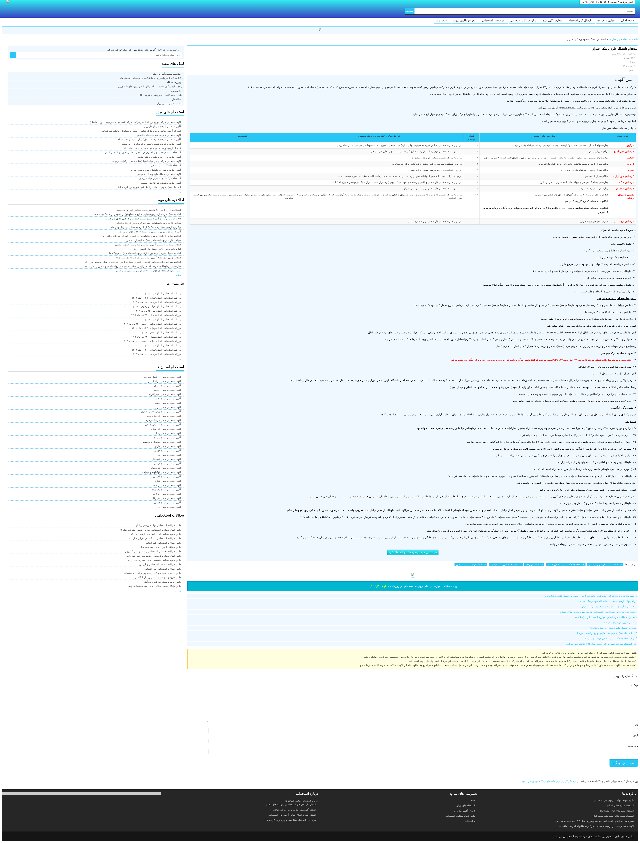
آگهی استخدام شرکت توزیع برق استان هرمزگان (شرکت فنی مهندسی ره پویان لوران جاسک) (135, 122)
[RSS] (9, 837)
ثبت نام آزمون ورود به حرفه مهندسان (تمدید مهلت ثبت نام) (152, 148)
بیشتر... (177, 191)
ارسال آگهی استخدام (580, 20)
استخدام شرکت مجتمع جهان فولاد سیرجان (160, 178)
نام (636, 725)
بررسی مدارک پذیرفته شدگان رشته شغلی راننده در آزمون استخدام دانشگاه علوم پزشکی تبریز (590, 596)
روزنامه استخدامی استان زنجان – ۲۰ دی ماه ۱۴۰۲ (156, 354)
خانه (636, 39)
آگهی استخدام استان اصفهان (167, 390)
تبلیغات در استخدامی (493, 20)
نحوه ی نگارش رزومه (464, 20)
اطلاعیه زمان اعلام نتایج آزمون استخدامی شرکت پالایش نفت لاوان (148, 257)
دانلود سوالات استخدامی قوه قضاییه (163, 543)
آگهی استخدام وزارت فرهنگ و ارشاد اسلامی (159, 157)
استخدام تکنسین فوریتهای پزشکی (605, 564)
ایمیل (635, 735)
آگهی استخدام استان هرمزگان (166, 498)
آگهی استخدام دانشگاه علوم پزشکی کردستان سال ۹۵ (610, 638)
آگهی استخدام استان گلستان (167, 476)
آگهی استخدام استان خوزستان (166, 429)
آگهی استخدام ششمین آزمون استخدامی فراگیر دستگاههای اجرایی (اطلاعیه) (597, 826)
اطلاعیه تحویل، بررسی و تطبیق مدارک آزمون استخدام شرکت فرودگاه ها (145, 253)
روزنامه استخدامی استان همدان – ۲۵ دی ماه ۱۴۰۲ (156, 315)
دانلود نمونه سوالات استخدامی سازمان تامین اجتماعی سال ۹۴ (150, 530)
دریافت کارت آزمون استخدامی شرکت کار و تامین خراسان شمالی (148, 223)
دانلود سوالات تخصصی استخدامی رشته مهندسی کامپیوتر (153, 551)
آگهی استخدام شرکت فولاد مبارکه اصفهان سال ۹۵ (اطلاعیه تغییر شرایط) (601, 644)
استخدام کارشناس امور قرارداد (505, 564)
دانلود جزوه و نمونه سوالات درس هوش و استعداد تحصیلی (152, 573)
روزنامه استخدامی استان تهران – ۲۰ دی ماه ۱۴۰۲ (156, 350)
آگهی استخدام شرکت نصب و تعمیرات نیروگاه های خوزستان (151, 144)
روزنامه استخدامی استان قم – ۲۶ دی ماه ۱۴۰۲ (157, 293)
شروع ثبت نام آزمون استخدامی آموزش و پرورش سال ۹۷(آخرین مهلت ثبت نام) (595, 821)
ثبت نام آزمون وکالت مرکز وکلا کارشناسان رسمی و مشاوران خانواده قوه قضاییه (141, 131)
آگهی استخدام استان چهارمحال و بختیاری (161, 411)
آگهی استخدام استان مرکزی (167, 494)
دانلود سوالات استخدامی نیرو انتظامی (162, 569)
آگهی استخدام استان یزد (169, 507)
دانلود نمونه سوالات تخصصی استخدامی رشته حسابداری (153, 556)
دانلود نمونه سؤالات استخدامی (460, 816)
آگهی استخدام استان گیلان (168, 481)
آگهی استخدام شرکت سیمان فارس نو (162, 126)
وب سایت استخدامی (574, 836)
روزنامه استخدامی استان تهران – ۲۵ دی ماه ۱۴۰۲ (156, 298)
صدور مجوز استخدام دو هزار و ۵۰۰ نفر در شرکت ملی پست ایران (148, 270)
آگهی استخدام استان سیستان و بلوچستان (161, 442)
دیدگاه (634, 685)
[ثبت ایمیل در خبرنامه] (13, 55)
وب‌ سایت (633, 746)
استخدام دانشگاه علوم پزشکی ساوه (163, 165)
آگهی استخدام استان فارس (167, 446)
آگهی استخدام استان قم (169, 455)
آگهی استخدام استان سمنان (167, 437)
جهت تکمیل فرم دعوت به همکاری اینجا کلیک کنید (413, 552)
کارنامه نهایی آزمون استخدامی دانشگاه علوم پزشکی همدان (608, 601)
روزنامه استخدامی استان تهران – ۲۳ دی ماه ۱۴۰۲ (156, 328)
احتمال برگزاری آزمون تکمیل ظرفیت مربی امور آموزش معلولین (149, 210)
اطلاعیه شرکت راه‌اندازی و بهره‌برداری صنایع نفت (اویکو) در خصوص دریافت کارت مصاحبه (136, 214)
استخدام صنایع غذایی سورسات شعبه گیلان (613, 816)
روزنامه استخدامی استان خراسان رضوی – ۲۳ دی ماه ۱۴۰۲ (151, 324)
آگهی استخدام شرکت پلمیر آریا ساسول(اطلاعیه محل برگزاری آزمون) (146, 161)
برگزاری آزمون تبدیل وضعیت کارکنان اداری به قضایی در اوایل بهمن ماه (146, 227)
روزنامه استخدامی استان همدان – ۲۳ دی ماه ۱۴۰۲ (156, 337)
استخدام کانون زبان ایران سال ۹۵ (620, 622)
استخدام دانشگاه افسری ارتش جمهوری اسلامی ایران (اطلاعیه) (606, 617)
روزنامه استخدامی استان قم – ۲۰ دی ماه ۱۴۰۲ (157, 345)
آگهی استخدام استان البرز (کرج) (165, 394)
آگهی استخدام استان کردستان (166, 459)
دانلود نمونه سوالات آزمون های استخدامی (613, 800)
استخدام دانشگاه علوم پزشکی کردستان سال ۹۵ (613, 628)
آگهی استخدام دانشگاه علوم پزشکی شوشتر (159, 174)
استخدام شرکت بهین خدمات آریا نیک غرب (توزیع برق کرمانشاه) (149, 187)
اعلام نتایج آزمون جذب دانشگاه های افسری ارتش (157, 249)
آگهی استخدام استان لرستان (167, 485)
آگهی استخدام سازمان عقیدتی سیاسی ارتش (159, 135)
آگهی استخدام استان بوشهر (167, 403)
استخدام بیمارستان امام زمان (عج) (617, 811)
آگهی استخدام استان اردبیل (167, 385)
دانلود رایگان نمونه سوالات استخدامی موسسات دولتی (154, 586)
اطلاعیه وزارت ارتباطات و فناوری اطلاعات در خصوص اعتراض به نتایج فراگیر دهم (141, 236)
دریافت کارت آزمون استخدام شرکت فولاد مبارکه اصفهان (609, 606)
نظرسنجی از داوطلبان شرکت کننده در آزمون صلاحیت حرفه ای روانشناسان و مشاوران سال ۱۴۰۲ (133, 266)
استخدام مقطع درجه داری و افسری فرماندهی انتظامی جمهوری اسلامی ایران (143, 152)
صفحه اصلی (628, 20)
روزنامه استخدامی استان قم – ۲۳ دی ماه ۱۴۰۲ (157, 319)
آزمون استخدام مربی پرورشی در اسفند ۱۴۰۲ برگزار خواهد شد (150, 231)
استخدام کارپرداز (534, 564)
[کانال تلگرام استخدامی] (320, 30)
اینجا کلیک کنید (377, 586)
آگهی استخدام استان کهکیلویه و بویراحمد (161, 472)
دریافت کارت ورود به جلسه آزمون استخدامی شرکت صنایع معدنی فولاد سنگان (598, 612)
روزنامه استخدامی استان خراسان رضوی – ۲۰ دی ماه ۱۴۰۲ (151, 341)
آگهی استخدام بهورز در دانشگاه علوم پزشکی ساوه (156, 170)
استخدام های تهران (465, 805)
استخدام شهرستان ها (620, 39)
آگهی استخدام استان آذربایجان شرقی (162, 377)
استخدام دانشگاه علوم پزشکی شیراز (566, 564)
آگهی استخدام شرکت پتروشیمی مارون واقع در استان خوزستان (606, 633)
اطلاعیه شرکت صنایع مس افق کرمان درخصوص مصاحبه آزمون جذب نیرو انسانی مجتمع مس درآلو (132, 262)
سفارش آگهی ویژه (553, 20)
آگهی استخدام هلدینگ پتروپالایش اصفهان (161, 183)
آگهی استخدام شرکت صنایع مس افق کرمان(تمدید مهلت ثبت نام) (149, 139)
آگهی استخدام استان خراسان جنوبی (163, 416)
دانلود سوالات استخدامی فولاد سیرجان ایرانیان (158, 525)
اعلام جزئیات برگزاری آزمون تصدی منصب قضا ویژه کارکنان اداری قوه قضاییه (143, 218)
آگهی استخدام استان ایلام (168, 398)
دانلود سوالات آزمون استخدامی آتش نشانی (159, 547)
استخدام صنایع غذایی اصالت (620, 805)
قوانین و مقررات (606, 20)
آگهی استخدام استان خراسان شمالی (163, 424)
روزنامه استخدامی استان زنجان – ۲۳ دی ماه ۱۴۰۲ (156, 332)
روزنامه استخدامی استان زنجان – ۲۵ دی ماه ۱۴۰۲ (156, 302)
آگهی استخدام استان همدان (167, 502)
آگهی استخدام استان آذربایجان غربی (163, 381)
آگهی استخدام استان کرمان (167, 463)
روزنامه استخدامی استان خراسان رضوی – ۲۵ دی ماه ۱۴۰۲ (151, 306)
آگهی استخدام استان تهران (168, 407)
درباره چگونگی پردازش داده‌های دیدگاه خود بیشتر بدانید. (550, 781)
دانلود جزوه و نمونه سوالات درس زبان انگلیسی (158, 577)
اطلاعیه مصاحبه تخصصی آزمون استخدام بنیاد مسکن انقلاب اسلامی (148, 244)
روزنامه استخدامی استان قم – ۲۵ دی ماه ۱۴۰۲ (157, 311)
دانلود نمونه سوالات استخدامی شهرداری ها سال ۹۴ (155, 534)
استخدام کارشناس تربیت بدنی (471, 564)
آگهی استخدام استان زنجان (167, 433)
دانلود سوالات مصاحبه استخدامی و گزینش (160, 564)
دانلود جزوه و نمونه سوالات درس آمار (162, 582)
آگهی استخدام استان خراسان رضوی (163, 420)
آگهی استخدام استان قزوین (167, 450)
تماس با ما (441, 20)
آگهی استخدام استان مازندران (166, 489)
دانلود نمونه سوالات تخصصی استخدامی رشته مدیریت (154, 560)
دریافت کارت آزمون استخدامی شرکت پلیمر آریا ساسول (153, 240)
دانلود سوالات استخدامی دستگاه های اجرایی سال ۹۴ (155, 538)
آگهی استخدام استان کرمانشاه (166, 468)
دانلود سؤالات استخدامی (523, 20)
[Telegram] (18, 837)
